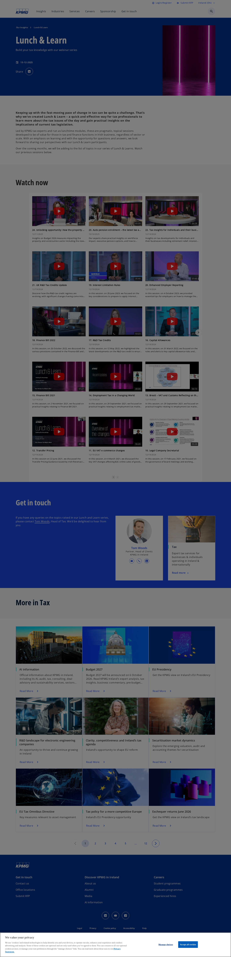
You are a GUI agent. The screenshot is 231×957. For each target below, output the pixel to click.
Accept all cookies (188, 944)
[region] (115, 944)
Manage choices (165, 944)
